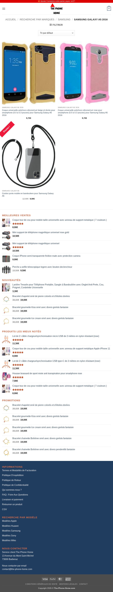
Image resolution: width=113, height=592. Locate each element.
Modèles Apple (9, 521)
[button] (3, 8)
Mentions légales (68, 584)
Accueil (10, 19)
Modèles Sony (9, 535)
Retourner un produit (12, 504)
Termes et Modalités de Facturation (19, 470)
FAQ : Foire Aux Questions (15, 495)
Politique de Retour (11, 480)
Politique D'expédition (13, 475)
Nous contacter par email (14, 566)
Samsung (64, 19)
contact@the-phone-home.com (17, 569)
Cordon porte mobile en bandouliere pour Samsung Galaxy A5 (28, 194)
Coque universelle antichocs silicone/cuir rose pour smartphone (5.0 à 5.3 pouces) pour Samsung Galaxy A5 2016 (83, 112)
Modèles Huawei (10, 526)
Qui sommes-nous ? (12, 490)
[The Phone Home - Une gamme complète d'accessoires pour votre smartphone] (56, 9)
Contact (83, 584)
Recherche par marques (37, 19)
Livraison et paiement (12, 499)
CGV (4, 509)
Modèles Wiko (9, 540)
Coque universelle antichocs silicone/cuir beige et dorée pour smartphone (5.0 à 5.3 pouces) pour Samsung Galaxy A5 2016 (28, 112)
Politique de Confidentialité (15, 485)
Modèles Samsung (11, 531)
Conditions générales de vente (41, 584)
